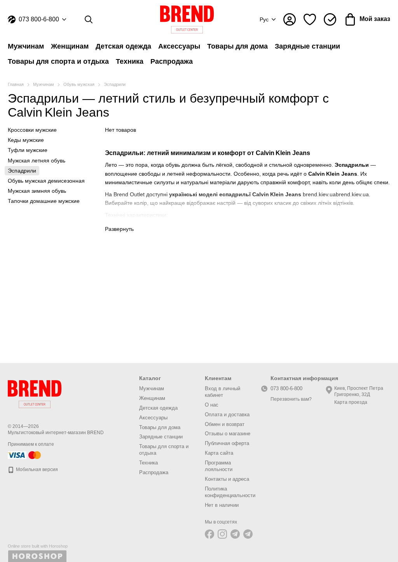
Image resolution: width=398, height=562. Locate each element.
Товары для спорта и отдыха (58, 61)
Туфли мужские (27, 150)
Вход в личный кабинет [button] (222, 392)
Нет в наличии (222, 505)
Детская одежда (123, 46)
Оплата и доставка (227, 414)
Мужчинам (26, 46)
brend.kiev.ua (319, 194)
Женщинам (70, 46)
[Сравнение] (330, 19)
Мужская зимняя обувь (37, 191)
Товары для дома (237, 46)
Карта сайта (219, 453)
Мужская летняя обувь (36, 160)
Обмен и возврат (224, 424)
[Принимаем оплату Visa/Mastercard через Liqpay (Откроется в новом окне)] (25, 455)
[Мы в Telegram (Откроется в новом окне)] (235, 534)
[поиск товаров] (89, 19)
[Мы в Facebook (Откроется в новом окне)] (209, 534)
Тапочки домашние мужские (44, 201)
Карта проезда (350, 402)
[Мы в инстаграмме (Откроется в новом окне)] (222, 534)
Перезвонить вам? (291, 399)
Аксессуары (179, 46)
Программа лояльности (218, 466)
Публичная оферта (227, 443)
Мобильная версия (36, 469)
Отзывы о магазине (227, 433)
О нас (211, 405)
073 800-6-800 (39, 19)
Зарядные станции (307, 46)
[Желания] (310, 19)
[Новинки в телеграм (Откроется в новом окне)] (248, 534)
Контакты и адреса (227, 479)
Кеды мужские (26, 140)
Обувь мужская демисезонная (46, 181)
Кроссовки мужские (32, 130)
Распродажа (171, 61)
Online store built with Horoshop (38, 546)
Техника (129, 61)
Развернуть (119, 229)
